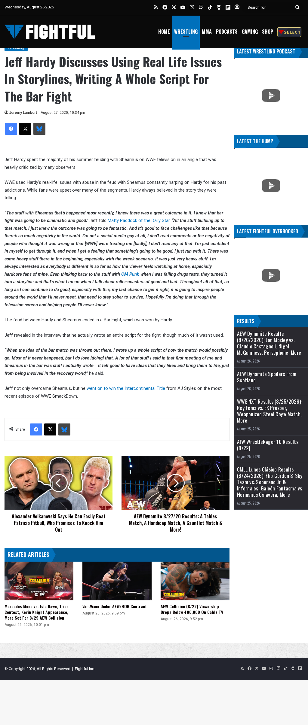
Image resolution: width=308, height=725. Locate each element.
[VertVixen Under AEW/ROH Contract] (116, 581)
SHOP (267, 31)
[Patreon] (289, 31)
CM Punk (130, 274)
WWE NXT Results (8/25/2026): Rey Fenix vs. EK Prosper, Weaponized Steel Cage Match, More (269, 410)
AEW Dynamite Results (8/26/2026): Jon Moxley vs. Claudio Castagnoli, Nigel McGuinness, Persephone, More (269, 343)
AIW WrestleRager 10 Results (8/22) (267, 444)
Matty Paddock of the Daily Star (139, 220)
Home (164, 31)
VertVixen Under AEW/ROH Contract (114, 606)
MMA (207, 31)
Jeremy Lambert (23, 113)
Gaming (250, 31)
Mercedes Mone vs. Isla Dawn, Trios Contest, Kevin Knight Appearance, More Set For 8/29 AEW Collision (37, 612)
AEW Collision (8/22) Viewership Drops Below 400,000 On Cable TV (192, 609)
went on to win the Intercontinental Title (126, 388)
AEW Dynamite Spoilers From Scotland (267, 377)
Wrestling (186, 31)
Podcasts (227, 31)
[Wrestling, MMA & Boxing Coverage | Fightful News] (50, 32)
